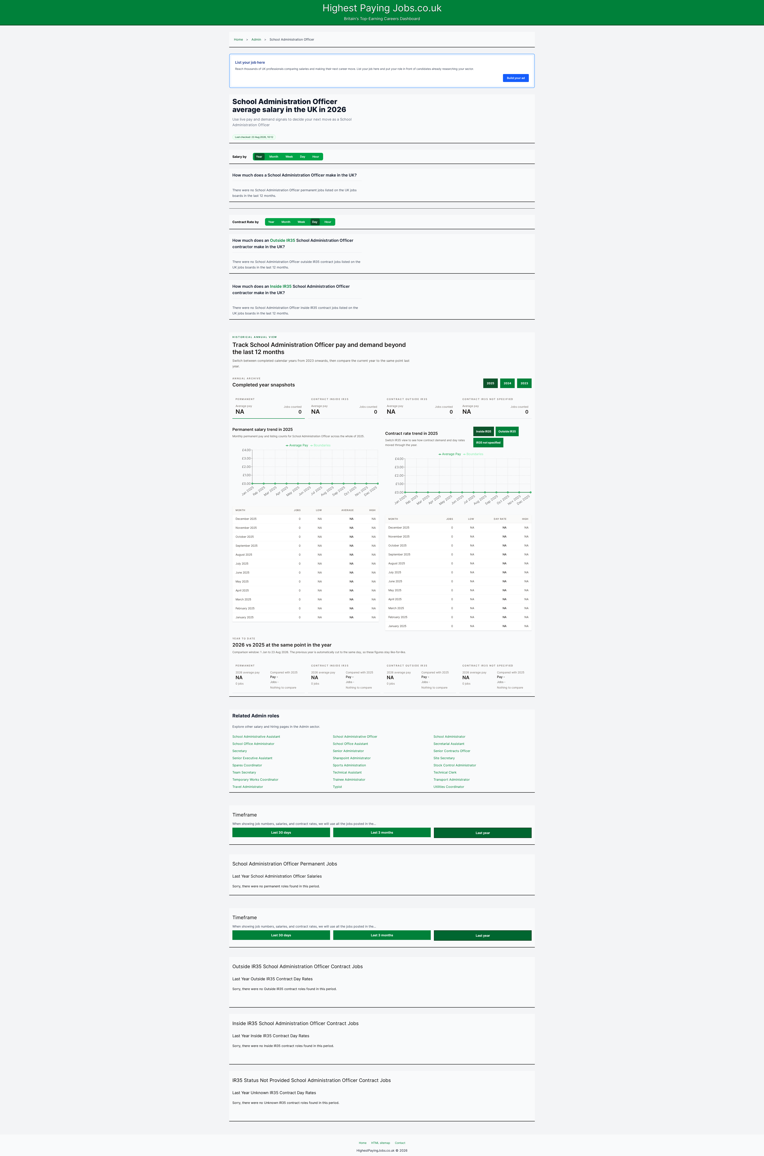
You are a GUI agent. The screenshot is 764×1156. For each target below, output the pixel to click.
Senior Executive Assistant (252, 758)
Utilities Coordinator (449, 787)
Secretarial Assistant (449, 744)
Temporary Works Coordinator (255, 779)
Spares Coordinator (247, 765)
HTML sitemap (380, 1142)
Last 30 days (281, 832)
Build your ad (516, 78)
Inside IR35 (483, 431)
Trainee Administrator (349, 779)
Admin (256, 39)
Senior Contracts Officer (452, 751)
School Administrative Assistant (256, 736)
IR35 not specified (488, 442)
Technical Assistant (347, 772)
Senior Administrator (348, 751)
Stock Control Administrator (455, 765)
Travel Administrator (247, 787)
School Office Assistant (350, 744)
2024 (507, 383)
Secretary (239, 751)
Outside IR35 (507, 431)
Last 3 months (382, 832)
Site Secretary (444, 758)
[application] (305, 471)
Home (238, 39)
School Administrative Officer (355, 736)
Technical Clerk (445, 772)
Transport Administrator (452, 779)
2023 (524, 383)
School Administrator (449, 736)
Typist (337, 787)
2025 (490, 383)
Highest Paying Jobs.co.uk (382, 8)
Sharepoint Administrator (352, 758)
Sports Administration (349, 765)
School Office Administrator (253, 744)
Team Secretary (244, 772)
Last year (483, 833)
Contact (400, 1142)
